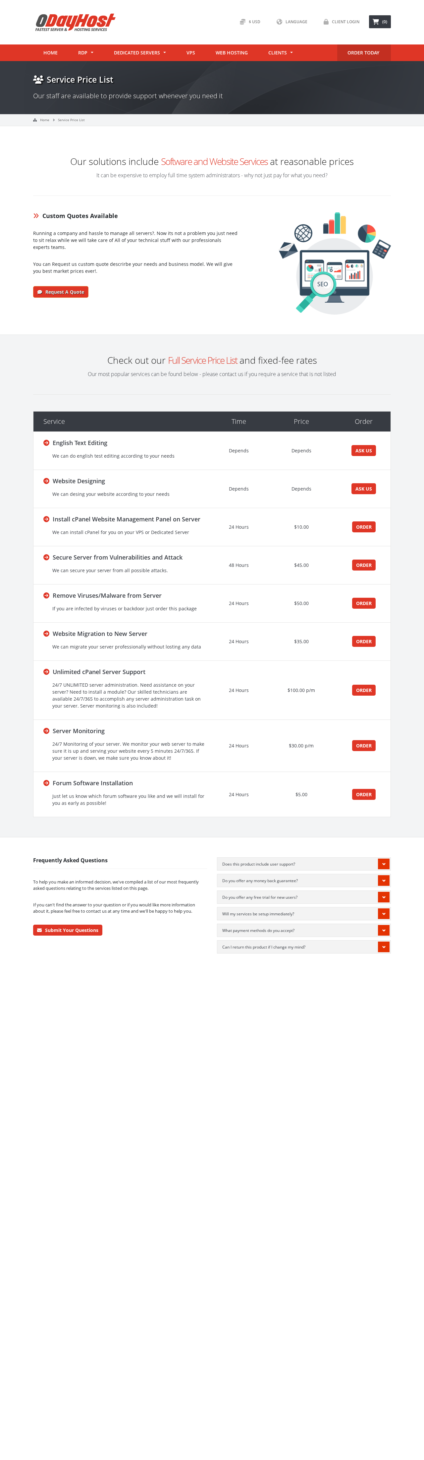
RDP (82, 52)
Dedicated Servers (137, 52)
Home (50, 52)
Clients (277, 52)
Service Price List (71, 119)
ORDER (364, 527)
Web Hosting (232, 52)
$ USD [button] (254, 22)
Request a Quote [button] (64, 292)
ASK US (363, 450)
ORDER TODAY (363, 52)
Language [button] (296, 22)
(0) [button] (384, 22)
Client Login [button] (345, 22)
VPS (190, 52)
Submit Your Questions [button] (71, 930)
